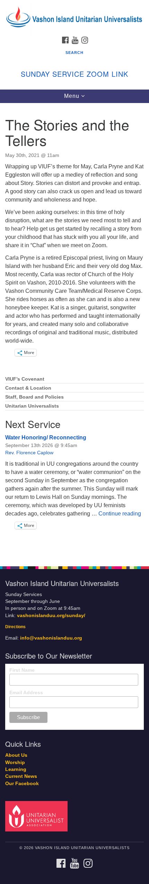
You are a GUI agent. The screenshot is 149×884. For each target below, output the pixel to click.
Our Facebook (22, 783)
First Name (22, 670)
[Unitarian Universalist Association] (37, 815)
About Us (16, 755)
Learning (15, 769)
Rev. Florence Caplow (29, 452)
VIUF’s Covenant (24, 379)
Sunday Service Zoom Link (74, 74)
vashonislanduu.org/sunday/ (51, 615)
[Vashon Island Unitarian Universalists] (74, 7)
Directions (15, 626)
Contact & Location (28, 388)
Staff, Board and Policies (34, 397)
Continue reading (119, 514)
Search (74, 52)
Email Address (26, 692)
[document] (74, 331)
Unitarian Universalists (32, 406)
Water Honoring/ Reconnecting (45, 437)
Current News (21, 776)
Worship (15, 762)
